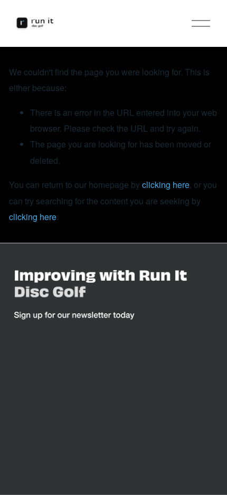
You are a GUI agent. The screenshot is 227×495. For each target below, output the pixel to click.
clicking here (166, 185)
